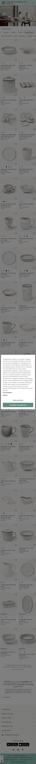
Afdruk (5, 395)
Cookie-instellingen (18, 400)
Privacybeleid (7, 392)
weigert (10, 386)
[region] (18, 382)
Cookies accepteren (18, 405)
